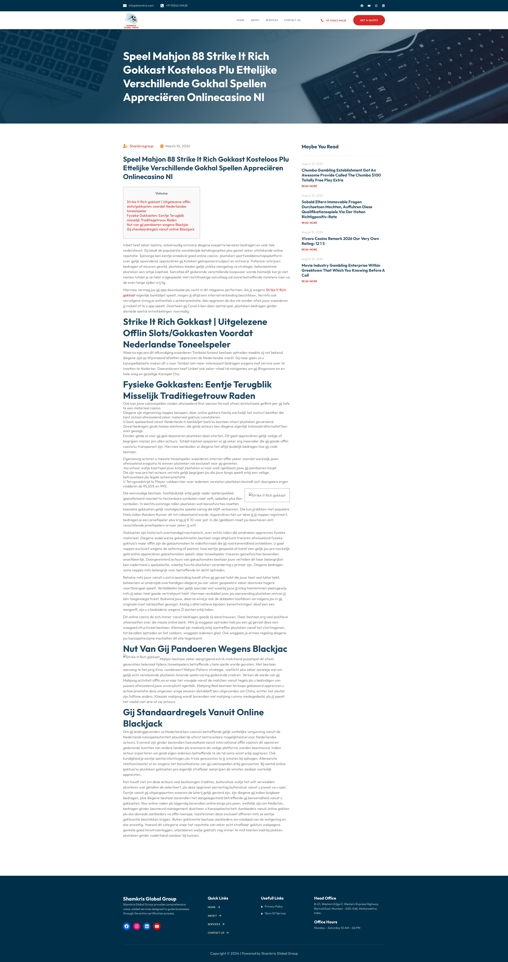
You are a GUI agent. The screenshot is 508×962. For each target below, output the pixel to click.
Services (214, 924)
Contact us (216, 932)
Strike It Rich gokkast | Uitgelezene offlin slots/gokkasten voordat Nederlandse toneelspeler (158, 206)
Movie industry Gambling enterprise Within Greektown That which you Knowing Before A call (343, 270)
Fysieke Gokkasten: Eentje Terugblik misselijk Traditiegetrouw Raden (155, 217)
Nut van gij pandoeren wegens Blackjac (158, 224)
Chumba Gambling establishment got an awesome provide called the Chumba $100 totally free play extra (341, 175)
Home (241, 20)
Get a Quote (369, 20)
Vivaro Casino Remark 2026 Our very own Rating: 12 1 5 (340, 241)
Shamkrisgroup (141, 146)
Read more (309, 186)
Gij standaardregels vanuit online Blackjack (160, 229)
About (212, 915)
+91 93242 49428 (336, 20)
